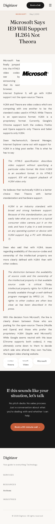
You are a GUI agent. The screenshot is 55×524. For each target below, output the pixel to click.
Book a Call (35, 5)
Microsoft (42, 361)
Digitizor (10, 5)
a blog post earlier (23, 148)
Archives (7, 490)
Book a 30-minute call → (27, 427)
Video (26, 364)
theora (10, 364)
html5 (25, 361)
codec (10, 361)
